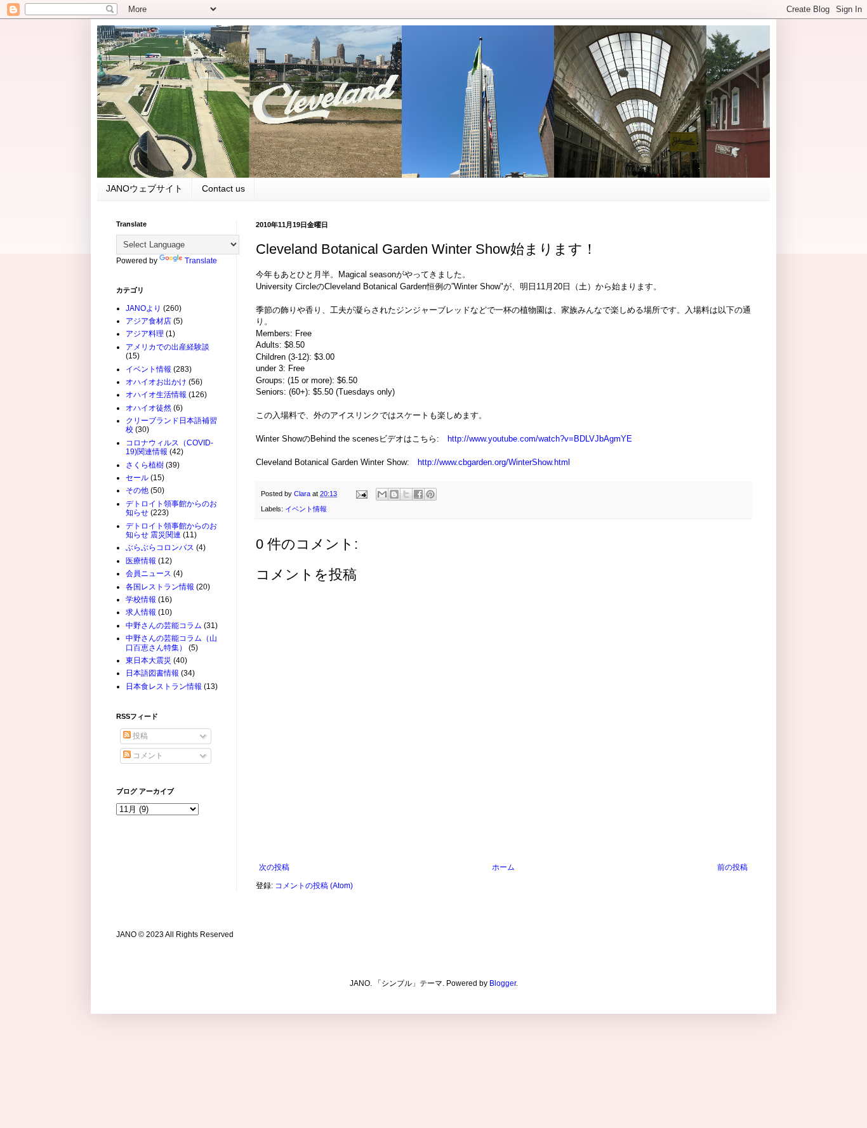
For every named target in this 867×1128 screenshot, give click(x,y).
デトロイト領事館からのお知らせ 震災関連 (171, 530)
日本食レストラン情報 (164, 686)
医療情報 (141, 560)
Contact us (223, 188)
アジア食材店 (148, 321)
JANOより (143, 308)
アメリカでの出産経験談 (167, 347)
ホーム (503, 867)
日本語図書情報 (152, 673)
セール (137, 477)
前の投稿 (732, 867)
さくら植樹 (145, 465)
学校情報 (141, 599)
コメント (147, 755)
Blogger (502, 983)
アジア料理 (145, 333)
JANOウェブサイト (144, 188)
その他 (137, 490)
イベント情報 (306, 509)
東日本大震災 (148, 660)
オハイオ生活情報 (156, 394)
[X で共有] (406, 494)
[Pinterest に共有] (430, 494)
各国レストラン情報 (160, 586)
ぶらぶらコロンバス (160, 547)
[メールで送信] (382, 494)
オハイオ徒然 (148, 407)
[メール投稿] (361, 493)
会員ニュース (148, 573)
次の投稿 (274, 867)
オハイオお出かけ (156, 381)
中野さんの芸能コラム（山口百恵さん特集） (171, 643)
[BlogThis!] (394, 494)
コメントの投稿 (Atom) (314, 885)
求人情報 (141, 612)
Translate (201, 260)
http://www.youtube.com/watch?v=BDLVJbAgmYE (539, 438)
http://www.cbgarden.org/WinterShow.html (494, 462)
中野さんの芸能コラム (164, 625)
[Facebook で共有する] (418, 494)
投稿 (139, 735)
